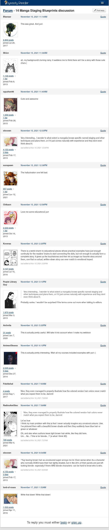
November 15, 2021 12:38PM (34, 165)
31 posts (7, 332)
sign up (76, 522)
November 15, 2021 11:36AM (34, 52)
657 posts (7, 188)
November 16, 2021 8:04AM (33, 452)
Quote (103, 16)
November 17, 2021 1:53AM (33, 487)
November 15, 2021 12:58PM (34, 204)
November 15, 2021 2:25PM (33, 243)
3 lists (5, 152)
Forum (8, 10)
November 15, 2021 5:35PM (33, 325)
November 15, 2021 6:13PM (33, 345)
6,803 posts (8, 39)
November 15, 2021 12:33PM (34, 130)
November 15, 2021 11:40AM (34, 91)
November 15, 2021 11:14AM (34, 16)
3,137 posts (8, 268)
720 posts (7, 439)
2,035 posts (8, 368)
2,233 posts (8, 227)
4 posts (6, 391)
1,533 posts (8, 507)
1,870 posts (8, 312)
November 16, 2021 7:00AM (33, 383)
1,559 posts (8, 114)
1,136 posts (8, 75)
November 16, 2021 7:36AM (33, 405)
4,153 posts (8, 149)
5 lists (5, 370)
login (63, 522)
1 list (5, 78)
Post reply (100, 10)
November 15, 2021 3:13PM (33, 281)
